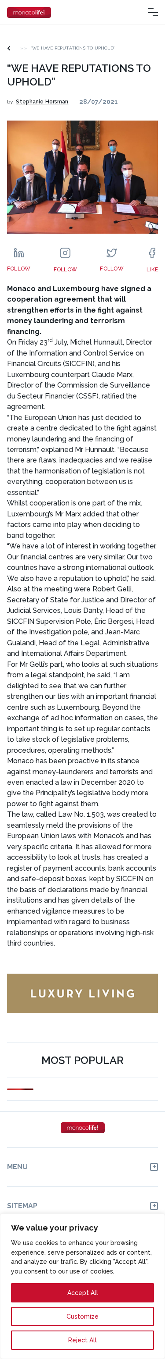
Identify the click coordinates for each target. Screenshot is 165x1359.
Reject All (82, 1340)
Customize (82, 1316)
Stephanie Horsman (42, 102)
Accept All (82, 1292)
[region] (82, 1286)
